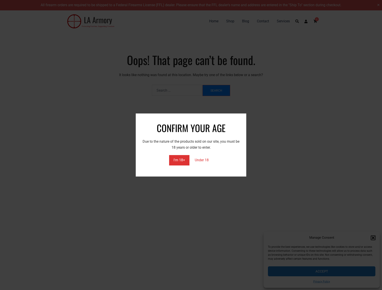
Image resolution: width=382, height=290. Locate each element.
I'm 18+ (179, 160)
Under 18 (202, 160)
